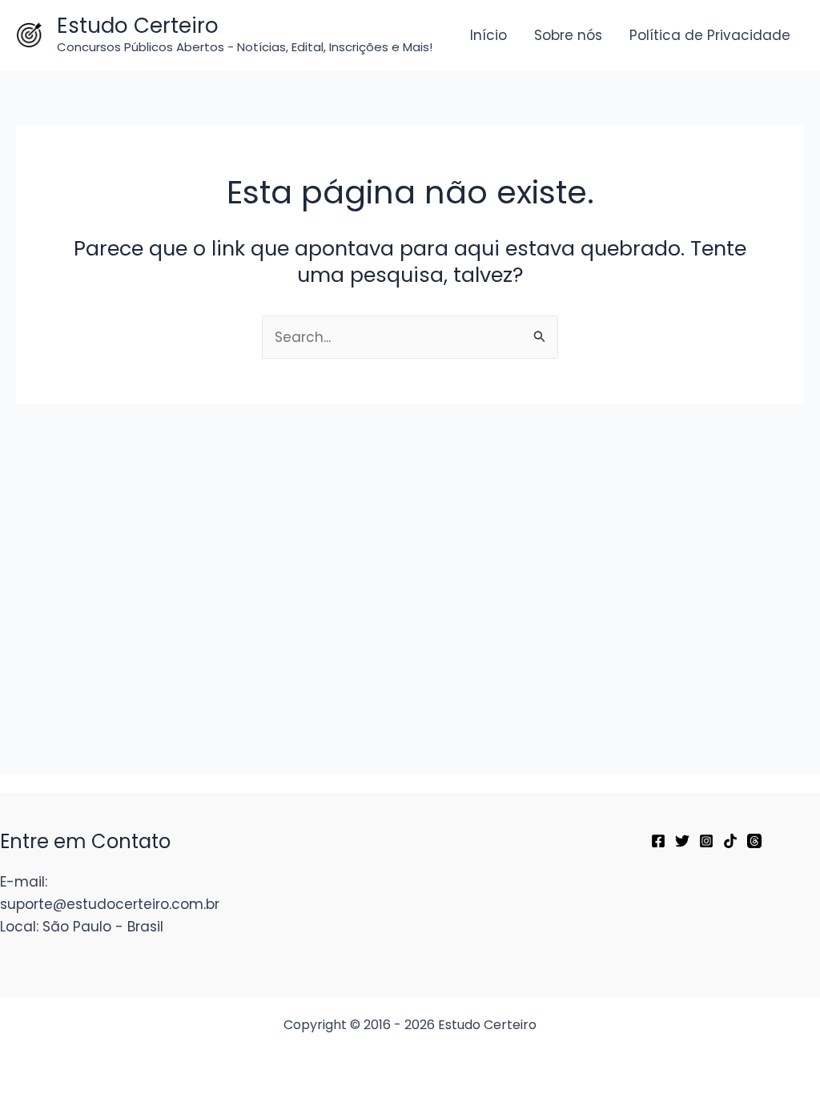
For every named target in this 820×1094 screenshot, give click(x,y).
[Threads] (754, 841)
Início (488, 35)
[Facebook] (658, 841)
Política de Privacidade (709, 35)
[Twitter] (682, 841)
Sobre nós (568, 35)
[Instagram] (706, 841)
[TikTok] (730, 841)
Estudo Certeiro (138, 25)
